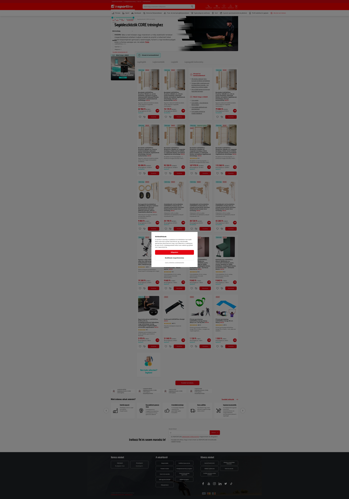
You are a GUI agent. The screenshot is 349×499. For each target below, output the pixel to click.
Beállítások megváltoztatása (174, 258)
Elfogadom (174, 252)
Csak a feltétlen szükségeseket (174, 262)
